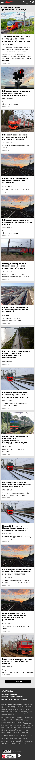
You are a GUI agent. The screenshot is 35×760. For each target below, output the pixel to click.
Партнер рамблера (17, 751)
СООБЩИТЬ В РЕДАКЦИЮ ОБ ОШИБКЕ (14, 699)
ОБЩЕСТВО (6, 63)
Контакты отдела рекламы (12, 697)
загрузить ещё (18, 681)
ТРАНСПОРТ (6, 674)
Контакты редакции (9, 694)
